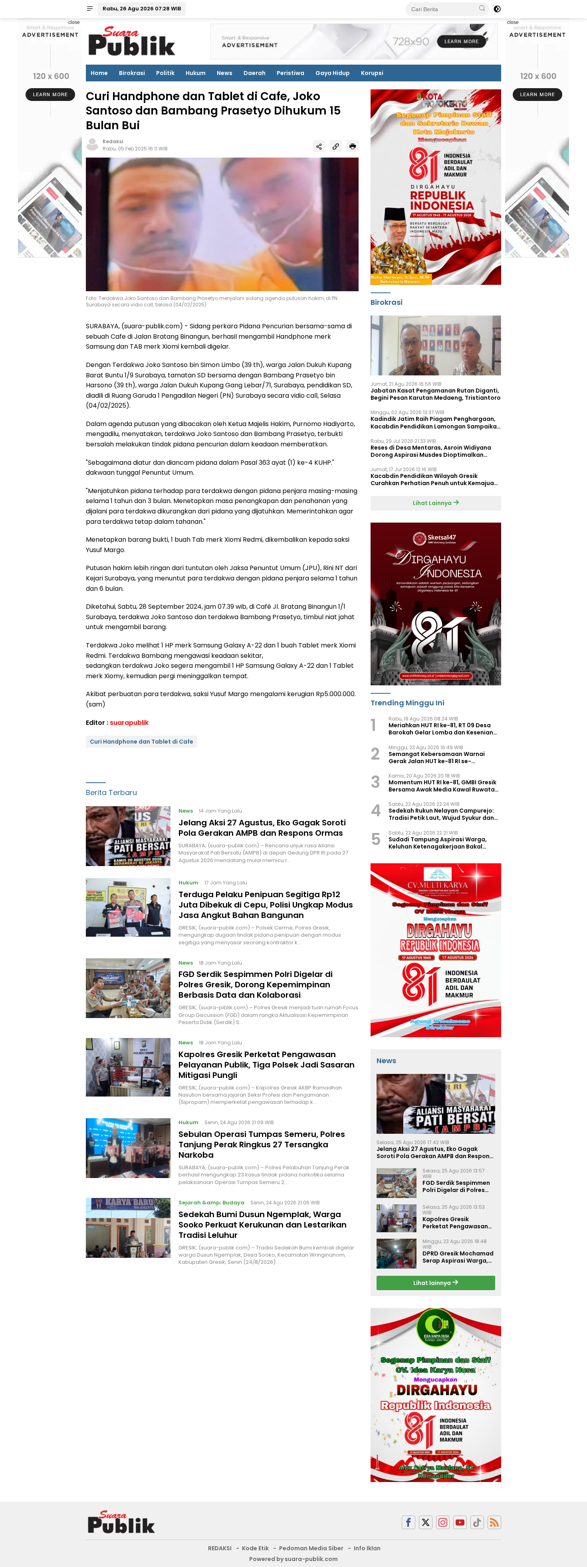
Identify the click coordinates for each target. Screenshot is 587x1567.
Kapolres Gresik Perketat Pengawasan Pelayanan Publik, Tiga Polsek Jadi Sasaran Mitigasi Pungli (266, 1065)
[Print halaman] (353, 146)
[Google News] (477, 1523)
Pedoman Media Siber (311, 1548)
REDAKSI (220, 1548)
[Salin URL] (336, 146)
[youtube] (460, 1523)
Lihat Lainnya (433, 503)
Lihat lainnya (432, 1283)
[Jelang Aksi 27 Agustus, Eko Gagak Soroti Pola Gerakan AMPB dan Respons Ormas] (128, 836)
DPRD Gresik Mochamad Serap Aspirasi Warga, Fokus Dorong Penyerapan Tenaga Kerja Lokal (458, 1257)
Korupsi (372, 73)
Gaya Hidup (332, 73)
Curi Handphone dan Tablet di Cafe (141, 742)
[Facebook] (408, 1523)
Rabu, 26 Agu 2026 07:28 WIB (142, 8)
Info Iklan (367, 1548)
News (224, 73)
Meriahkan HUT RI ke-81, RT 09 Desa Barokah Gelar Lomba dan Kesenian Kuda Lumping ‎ (441, 729)
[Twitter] (425, 1523)
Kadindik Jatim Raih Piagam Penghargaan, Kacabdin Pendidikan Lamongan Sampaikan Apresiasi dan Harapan (435, 422)
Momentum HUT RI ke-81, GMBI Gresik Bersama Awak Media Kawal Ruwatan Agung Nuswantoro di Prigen (443, 786)
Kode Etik (255, 1548)
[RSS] (494, 1523)
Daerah (255, 73)
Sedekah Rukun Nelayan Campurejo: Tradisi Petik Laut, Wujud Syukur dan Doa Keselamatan (441, 814)
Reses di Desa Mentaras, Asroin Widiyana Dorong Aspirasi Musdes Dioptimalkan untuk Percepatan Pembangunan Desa (431, 451)
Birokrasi (132, 73)
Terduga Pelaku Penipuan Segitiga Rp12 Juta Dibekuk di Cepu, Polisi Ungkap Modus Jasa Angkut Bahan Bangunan (265, 905)
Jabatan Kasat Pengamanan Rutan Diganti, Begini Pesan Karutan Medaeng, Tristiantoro (436, 394)
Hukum (196, 73)
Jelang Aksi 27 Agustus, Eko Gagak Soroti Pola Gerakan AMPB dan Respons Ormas (262, 828)
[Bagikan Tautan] (319, 146)
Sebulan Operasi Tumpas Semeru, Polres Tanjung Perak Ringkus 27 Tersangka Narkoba (261, 1144)
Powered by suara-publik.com (293, 1559)
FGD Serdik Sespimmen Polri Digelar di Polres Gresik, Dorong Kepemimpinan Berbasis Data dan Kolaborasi (255, 985)
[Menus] (90, 9)
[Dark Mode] (497, 9)
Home (99, 73)
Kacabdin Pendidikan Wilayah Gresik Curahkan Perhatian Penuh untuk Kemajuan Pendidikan (434, 479)
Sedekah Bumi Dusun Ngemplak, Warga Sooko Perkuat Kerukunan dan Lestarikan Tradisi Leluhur (262, 1225)
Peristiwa (290, 73)
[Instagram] (443, 1523)
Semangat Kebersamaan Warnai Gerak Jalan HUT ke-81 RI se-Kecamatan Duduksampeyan (437, 757)
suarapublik (129, 722)
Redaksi (113, 141)
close (74, 22)
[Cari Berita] (482, 8)
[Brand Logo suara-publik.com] (132, 41)
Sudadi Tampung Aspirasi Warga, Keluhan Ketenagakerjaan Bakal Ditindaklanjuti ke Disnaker (438, 843)
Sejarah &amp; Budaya (211, 1202)
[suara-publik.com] (122, 1522)
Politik (165, 73)
